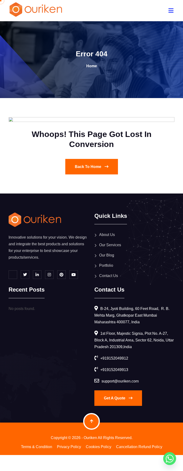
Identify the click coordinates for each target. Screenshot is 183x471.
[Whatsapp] (169, 458)
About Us (107, 235)
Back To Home (88, 167)
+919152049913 (114, 370)
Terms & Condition (36, 447)
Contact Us (108, 276)
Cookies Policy (98, 447)
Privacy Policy (69, 447)
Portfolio (106, 265)
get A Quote (115, 398)
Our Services (110, 245)
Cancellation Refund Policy (139, 447)
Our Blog (106, 255)
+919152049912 (114, 358)
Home (91, 66)
